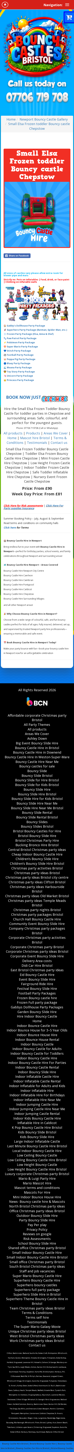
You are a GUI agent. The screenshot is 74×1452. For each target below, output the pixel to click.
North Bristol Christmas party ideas (37, 1206)
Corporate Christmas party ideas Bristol (37, 951)
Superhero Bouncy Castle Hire (37, 1280)
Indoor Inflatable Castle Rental (37, 1081)
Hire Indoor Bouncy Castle (37, 1016)
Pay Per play (37, 1225)
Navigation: (53, 5)
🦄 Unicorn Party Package (18, 375)
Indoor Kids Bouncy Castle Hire (37, 1118)
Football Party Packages (37, 993)
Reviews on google (37, 1234)
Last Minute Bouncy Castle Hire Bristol (37, 1146)
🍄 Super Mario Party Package (21, 346)
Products (33, 433)
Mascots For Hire (37, 1192)
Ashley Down (37, 738)
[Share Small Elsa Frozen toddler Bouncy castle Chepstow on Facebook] (37, 255)
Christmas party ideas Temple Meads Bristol (37, 902)
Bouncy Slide (37, 771)
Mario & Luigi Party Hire (37, 1178)
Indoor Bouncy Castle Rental (37, 1067)
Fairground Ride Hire (37, 984)
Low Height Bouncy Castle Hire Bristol (37, 1169)
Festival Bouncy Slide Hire (37, 988)
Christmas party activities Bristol (37, 868)
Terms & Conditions (37, 1313)
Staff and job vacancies (37, 1271)
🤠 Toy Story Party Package (19, 371)
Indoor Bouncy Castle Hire (37, 1058)
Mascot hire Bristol (35, 438)
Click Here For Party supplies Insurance (33, 507)
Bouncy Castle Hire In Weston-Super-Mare (37, 757)
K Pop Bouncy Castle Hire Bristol (37, 1127)
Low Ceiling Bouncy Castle (37, 1155)
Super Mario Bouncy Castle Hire (37, 1276)
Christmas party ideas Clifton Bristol (37, 882)
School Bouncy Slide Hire (37, 1243)
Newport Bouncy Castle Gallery (44, 119)
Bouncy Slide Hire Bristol (37, 794)
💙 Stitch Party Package (17, 350)
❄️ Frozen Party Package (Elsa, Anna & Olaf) (29, 334)
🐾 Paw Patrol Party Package (20, 338)
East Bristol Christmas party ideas (37, 970)
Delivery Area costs (37, 961)
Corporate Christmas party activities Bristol (37, 939)
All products (13, 433)
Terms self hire (37, 1317)
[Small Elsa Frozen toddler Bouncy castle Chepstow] (37, 214)
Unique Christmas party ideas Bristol (37, 1331)
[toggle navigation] (67, 5)
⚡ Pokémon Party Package (19, 342)
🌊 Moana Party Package (18, 367)
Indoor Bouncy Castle (37, 1044)
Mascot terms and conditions (37, 1187)
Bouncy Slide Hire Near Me (37, 803)
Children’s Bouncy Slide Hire (37, 859)
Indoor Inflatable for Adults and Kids (37, 1086)
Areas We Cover (56, 433)
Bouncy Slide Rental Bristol (37, 817)
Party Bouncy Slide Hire (37, 1220)
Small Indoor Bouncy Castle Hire (37, 1252)
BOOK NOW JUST (23, 397)
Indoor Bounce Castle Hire (37, 1025)
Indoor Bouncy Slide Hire (37, 1072)
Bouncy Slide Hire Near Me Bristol (37, 808)
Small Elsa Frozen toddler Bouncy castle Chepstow (39, 126)
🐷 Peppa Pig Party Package (19, 359)
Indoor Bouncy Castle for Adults (37, 1049)
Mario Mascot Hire (37, 1183)
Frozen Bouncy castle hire (37, 998)
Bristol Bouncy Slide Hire (37, 836)
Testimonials (37, 442)
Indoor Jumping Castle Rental (37, 1113)
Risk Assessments (37, 1238)
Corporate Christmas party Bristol (37, 947)
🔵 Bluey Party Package (17, 363)
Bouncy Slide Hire (37, 789)
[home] (5, 5)
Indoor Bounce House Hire (37, 1035)
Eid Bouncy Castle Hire (37, 975)
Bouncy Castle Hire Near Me (37, 762)
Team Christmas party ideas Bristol (37, 1308)
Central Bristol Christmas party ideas (37, 849)
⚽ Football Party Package (19, 354)
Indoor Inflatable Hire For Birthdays (37, 1095)
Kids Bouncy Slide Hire (37, 1137)
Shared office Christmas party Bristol (37, 1248)
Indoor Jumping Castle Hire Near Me (37, 1109)
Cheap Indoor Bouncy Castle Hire (37, 854)
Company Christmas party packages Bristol (37, 930)
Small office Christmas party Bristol (37, 1262)
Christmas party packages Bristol (37, 914)
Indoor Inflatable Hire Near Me (37, 1100)
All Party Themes (37, 724)
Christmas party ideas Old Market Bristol (37, 896)
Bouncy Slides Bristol (37, 826)
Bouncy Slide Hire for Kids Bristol (37, 798)
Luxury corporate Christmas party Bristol (37, 1174)
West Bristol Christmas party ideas (37, 1336)
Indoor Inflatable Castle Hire (37, 1076)
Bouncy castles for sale (37, 766)
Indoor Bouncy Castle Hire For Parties (37, 1062)
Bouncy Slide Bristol (37, 775)
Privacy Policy (37, 1229)
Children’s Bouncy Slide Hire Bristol (37, 863)
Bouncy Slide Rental (37, 812)
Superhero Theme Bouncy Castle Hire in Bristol (37, 1301)
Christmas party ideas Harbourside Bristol (37, 889)
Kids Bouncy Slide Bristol (37, 1132)
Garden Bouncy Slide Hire (37, 1012)
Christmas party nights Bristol (37, 910)
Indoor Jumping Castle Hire (37, 1104)
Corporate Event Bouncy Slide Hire (37, 956)
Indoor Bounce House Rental (37, 1039)
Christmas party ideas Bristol (37, 873)
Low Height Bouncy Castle (37, 1164)
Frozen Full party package (37, 1002)
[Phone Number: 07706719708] (37, 98)
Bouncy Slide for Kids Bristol (37, 785)
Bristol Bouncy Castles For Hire (37, 831)
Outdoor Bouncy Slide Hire (37, 1215)
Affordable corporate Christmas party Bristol (37, 717)
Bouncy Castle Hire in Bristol (37, 748)
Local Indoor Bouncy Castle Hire (37, 1151)
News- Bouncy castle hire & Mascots (37, 1201)
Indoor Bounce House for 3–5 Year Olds (37, 1030)
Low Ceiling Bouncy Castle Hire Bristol (37, 1160)
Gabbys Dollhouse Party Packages (37, 1007)
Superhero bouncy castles (37, 1285)
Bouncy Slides (37, 822)
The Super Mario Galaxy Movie (37, 1326)
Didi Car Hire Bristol (37, 965)
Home (11, 119)
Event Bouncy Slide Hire (37, 979)
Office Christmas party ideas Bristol (37, 1211)
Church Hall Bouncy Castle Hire (37, 919)
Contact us (59, 442)
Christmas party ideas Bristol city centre (37, 877)
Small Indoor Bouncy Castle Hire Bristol (37, 1257)
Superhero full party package (37, 1289)
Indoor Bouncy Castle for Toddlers (37, 1053)
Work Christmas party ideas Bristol (37, 1340)
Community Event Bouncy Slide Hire (37, 924)
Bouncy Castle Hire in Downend (37, 752)
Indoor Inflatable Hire (37, 1090)
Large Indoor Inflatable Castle (37, 1141)
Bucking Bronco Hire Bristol (37, 845)
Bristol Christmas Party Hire (37, 840)
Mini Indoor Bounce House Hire (37, 1197)
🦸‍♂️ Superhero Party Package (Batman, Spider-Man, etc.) (35, 329)
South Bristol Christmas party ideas (37, 1266)
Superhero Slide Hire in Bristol (37, 1294)
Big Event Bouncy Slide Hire (37, 743)
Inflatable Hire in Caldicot (37, 1123)
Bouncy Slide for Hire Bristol (37, 780)
